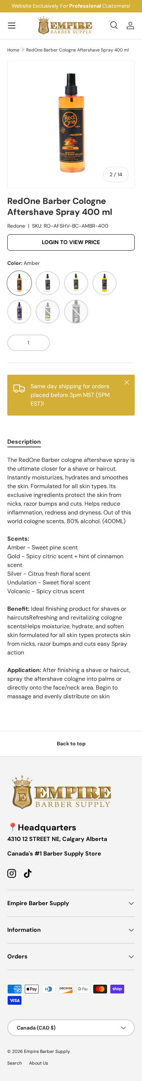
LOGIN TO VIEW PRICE (71, 242)
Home (13, 50)
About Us (38, 1063)
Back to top (71, 743)
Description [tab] (24, 441)
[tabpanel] (71, 578)
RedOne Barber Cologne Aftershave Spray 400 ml (77, 50)
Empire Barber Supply (47, 1051)
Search (14, 1063)
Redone (16, 226)
